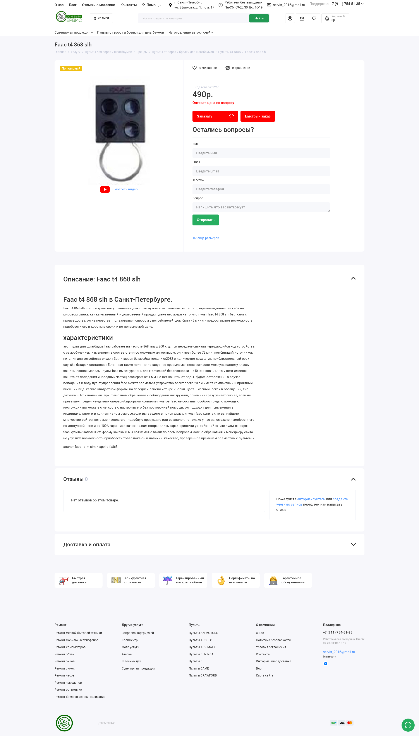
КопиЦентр (130, 640)
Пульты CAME (199, 668)
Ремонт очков (65, 661)
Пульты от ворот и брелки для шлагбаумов (130, 32)
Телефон (198, 180)
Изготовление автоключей (189, 32)
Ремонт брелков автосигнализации (80, 697)
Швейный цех (131, 661)
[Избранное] (314, 18)
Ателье (127, 654)
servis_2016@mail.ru (289, 5)
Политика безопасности (273, 640)
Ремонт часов (64, 675)
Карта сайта (264, 675)
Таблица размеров (205, 238)
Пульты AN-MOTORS (203, 633)
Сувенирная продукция (138, 668)
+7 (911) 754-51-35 (334, 4)
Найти (259, 18)
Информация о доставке (273, 661)
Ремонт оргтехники (68, 689)
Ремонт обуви (64, 654)
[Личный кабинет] (290, 18)
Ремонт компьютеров (70, 647)
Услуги (103, 18)
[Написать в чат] (408, 725)
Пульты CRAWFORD (203, 675)
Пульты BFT (197, 661)
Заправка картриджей (138, 633)
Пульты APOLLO (200, 640)
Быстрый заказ (258, 116)
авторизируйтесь (311, 499)
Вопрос (197, 198)
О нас (260, 633)
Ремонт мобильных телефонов (76, 640)
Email (196, 162)
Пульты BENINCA (201, 654)
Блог (73, 5)
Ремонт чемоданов (68, 682)
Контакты (128, 5)
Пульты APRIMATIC (202, 647)
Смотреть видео (125, 189)
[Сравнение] (302, 18)
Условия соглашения (271, 647)
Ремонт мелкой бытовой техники (78, 633)
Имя (195, 144)
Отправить (206, 220)
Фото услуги (130, 647)
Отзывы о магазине (98, 5)
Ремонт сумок (65, 668)
